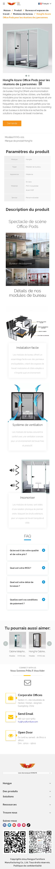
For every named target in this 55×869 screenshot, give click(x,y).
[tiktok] (28, 825)
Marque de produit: (14, 140)
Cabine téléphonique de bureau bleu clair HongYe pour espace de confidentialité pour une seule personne (17, 651)
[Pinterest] (24, 825)
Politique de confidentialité (28, 866)
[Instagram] (19, 825)
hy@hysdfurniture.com (28, 722)
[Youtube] (14, 825)
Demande (12, 123)
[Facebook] (4, 825)
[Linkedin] (9, 825)
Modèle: (9, 137)
